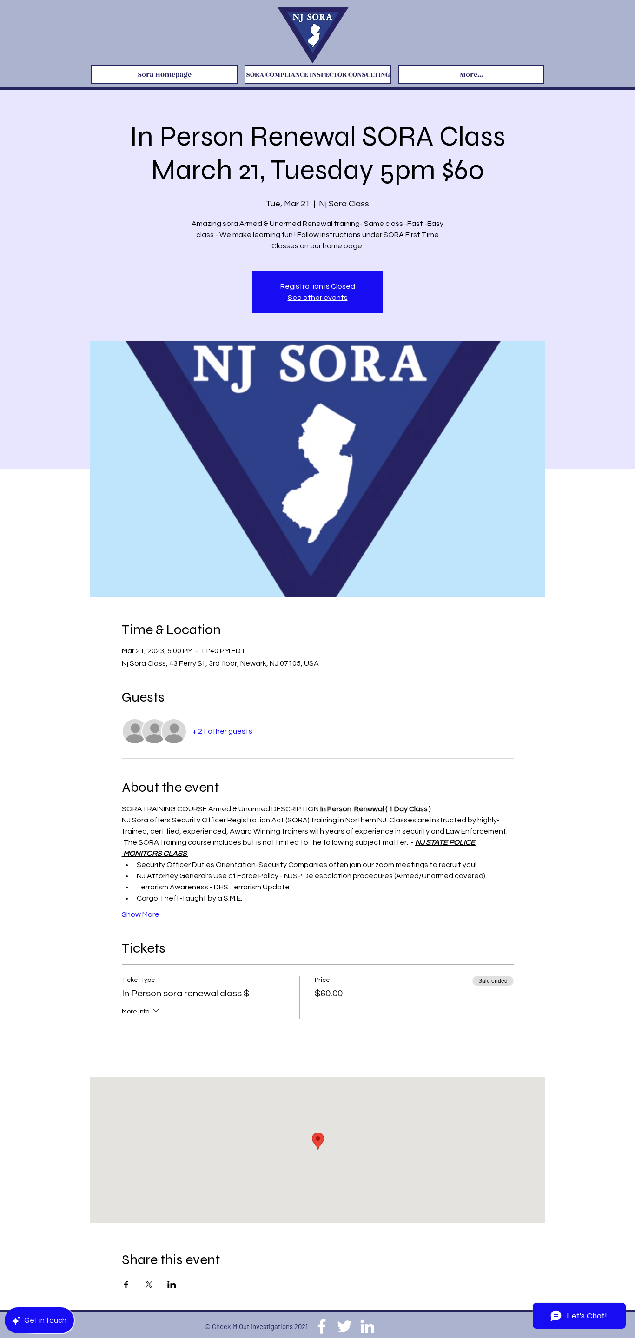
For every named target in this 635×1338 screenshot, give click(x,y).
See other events (318, 297)
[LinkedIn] (367, 1326)
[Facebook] (321, 1326)
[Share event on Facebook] (126, 1284)
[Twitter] (344, 1326)
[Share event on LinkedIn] (171, 1284)
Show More (140, 914)
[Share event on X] (149, 1284)
